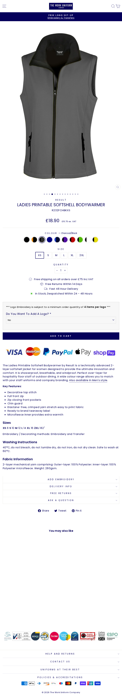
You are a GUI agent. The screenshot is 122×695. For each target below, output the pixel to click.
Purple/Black (65, 239)
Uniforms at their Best (60, 669)
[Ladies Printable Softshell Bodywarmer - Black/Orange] (12, 618)
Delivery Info (61, 486)
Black (27, 239)
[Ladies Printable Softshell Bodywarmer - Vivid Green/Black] (34, 618)
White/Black (88, 239)
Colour (61, 233)
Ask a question (61, 500)
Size (61, 249)
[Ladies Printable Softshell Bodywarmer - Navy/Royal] (23, 618)
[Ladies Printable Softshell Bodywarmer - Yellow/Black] (41, 618)
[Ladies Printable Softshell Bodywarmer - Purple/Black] (27, 618)
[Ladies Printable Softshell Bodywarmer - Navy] (19, 618)
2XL (81, 255)
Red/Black (72, 239)
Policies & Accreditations (60, 677)
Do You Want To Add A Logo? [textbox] (28, 314)
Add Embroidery (61, 479)
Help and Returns (60, 653)
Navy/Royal (57, 239)
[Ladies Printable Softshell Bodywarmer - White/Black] (38, 618)
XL (72, 255)
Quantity (61, 264)
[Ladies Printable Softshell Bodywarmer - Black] (8, 618)
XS (39, 255)
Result (61, 199)
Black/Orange (34, 239)
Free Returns (61, 493)
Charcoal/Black (42, 239)
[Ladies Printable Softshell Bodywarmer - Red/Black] (30, 618)
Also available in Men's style (88, 380)
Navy (49, 239)
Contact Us (60, 661)
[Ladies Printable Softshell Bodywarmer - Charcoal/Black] (16, 618)
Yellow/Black (95, 239)
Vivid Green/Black (80, 239)
